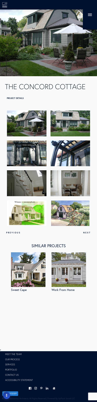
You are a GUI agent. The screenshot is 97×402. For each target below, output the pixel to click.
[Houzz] (52, 388)
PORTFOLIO (11, 369)
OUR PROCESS (12, 359)
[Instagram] (36, 388)
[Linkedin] (47, 388)
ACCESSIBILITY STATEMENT (19, 380)
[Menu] (90, 15)
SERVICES (10, 364)
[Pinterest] (41, 388)
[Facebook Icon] (30, 388)
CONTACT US (12, 374)
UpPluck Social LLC (66, 398)
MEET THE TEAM (13, 354)
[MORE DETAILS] (28, 269)
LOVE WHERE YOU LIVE (17, 349)
